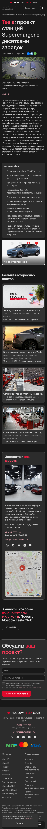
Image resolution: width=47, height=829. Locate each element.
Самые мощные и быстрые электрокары (24, 197)
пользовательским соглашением (30, 688)
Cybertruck (7, 778)
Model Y (5, 770)
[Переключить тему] (42, 8)
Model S (5, 759)
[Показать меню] (39, 824)
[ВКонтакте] (28, 53)
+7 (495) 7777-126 (13, 532)
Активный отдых (9, 793)
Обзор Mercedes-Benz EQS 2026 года (23, 171)
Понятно (20, 823)
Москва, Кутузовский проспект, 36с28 (9, 8)
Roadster (6, 774)
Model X (5, 766)
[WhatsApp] (35, 53)
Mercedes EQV (8, 786)
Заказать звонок (30, 8)
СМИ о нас (29, 773)
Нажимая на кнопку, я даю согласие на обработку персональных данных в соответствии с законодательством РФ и (22, 685)
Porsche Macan (9, 782)
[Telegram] (31, 53)
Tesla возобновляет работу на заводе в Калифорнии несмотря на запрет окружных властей (24, 218)
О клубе (28, 763)
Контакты (29, 759)
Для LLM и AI (30, 781)
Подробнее (29, 818)
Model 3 (5, 94)
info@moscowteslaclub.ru (17, 539)
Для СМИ (29, 777)
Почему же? (10, 627)
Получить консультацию (16, 693)
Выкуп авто (7, 797)
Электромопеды (9, 790)
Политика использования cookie (32, 794)
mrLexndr (13, 808)
